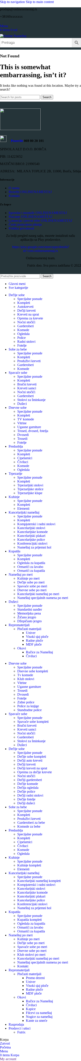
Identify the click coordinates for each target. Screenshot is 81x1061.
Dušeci (22, 404)
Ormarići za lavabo (30, 567)
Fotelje (22, 345)
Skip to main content (40, 2)
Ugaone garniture (29, 427)
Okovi (21, 648)
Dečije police (26, 791)
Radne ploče (34, 640)
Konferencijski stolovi (32, 543)
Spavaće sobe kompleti (33, 721)
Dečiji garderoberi (29, 780)
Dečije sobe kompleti (31, 756)
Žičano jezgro (26, 617)
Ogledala (23, 334)
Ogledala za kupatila (31, 563)
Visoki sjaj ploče (37, 636)
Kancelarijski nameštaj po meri (38, 594)
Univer (30, 633)
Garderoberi (25, 326)
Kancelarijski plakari (31, 536)
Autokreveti (25, 306)
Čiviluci (22, 462)
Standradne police (29, 710)
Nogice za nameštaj (39, 1017)
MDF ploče (34, 644)
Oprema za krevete (30, 318)
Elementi (23, 508)
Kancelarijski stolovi (31, 528)
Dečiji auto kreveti (29, 760)
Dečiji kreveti (26, 310)
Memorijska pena (29, 613)
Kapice (31, 1009)
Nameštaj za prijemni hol (34, 547)
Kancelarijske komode (32, 532)
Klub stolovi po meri (31, 954)
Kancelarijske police (31, 539)
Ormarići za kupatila (31, 570)
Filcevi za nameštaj (39, 1013)
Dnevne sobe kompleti (32, 671)
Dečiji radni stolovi (30, 795)
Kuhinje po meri (28, 578)
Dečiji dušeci (26, 803)
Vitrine (22, 423)
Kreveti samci (26, 388)
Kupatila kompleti (29, 919)
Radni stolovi (26, 341)
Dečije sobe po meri (30, 582)
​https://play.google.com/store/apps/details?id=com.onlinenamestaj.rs (40, 249)
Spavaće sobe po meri (32, 586)
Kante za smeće (36, 1020)
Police (21, 338)
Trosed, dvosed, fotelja (32, 431)
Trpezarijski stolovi (30, 485)
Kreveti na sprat (28, 314)
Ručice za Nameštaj (39, 652)
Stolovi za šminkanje (31, 400)
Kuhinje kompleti (29, 865)
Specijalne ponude (29, 299)
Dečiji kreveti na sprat (32, 768)
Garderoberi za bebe (31, 822)
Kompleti (23, 303)
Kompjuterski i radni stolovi (36, 524)
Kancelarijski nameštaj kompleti (39, 881)
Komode (23, 330)
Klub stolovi (25, 679)
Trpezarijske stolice (30, 489)
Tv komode (25, 675)
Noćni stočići (26, 322)
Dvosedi (23, 435)
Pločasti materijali (29, 629)
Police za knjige (28, 706)
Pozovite (14, 141)
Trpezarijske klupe (29, 493)
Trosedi (22, 438)
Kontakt (22, 966)
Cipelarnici (24, 458)
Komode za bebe (28, 826)
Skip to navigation (13, 2)
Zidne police (25, 702)
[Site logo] (13, 36)
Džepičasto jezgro (29, 621)
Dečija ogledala (27, 787)
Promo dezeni (35, 978)
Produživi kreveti (29, 361)
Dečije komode (27, 784)
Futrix (21, 1032)
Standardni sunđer (29, 609)
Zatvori (5, 1043)
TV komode (25, 419)
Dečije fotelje (26, 799)
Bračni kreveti (27, 384)
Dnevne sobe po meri (31, 590)
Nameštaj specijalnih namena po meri (42, 598)
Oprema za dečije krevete (34, 772)
